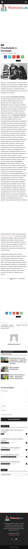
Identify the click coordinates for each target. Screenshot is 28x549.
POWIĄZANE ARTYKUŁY (7, 352)
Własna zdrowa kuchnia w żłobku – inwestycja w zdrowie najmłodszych (17, 376)
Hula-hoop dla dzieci (5, 463)
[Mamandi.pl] (14, 7)
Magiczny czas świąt (21, 325)
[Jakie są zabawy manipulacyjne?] (5, 369)
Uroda (2, 433)
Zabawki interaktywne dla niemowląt (8, 456)
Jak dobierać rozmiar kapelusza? (10, 448)
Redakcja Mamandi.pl (14, 344)
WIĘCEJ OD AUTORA (7, 354)
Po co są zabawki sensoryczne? (10, 455)
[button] (26, 2)
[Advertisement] (14, 26)
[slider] (5, 278)
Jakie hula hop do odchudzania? (10, 462)
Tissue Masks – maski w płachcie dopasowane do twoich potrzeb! (7, 326)
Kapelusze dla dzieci (5, 449)
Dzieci (2, 45)
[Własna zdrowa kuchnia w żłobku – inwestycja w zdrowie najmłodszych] (5, 376)
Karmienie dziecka (4, 442)
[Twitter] (16, 539)
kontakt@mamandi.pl (14, 535)
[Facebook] (11, 539)
